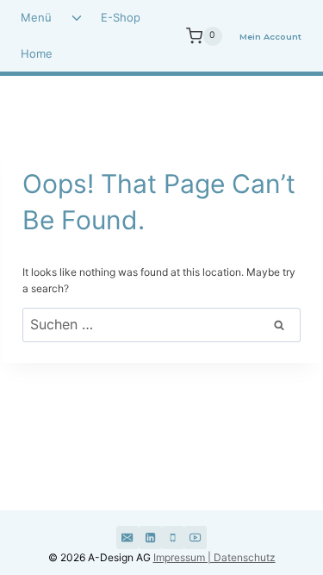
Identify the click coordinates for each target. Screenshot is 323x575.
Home (37, 53)
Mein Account (270, 36)
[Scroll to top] (264, 495)
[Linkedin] (150, 537)
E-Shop (120, 17)
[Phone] (173, 537)
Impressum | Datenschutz (214, 557)
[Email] (127, 537)
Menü (36, 17)
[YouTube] (195, 537)
